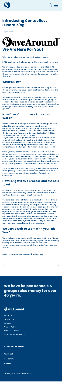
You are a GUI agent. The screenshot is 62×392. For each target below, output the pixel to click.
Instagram (9, 359)
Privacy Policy (10, 327)
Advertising (7, 254)
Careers (7, 323)
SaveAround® (26, 373)
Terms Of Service (11, 330)
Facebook (8, 354)
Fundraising (32, 254)
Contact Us (9, 319)
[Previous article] (4, 266)
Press (40, 254)
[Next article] (58, 266)
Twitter (7, 363)
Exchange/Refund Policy (15, 334)
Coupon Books (20, 254)
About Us (8, 316)
